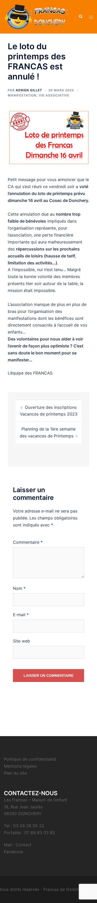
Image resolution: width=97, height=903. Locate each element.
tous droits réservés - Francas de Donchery (42, 889)
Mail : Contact (17, 844)
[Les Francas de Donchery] (36, 16)
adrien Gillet (29, 90)
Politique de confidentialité (30, 759)
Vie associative (54, 95)
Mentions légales (20, 766)
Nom (19, 588)
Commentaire (28, 542)
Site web (21, 641)
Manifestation (22, 95)
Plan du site (15, 773)
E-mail (21, 614)
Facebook (13, 851)
